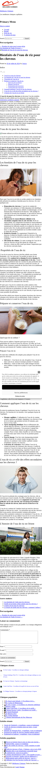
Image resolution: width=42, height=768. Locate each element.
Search (2, 38)
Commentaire (5, 630)
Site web (3, 654)
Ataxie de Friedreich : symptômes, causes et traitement (21, 725)
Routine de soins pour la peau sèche (12, 46)
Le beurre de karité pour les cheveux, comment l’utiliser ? (22, 607)
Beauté (6, 31)
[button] (39, 372)
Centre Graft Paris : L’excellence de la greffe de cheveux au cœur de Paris (21, 686)
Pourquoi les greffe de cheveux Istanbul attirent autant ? (22, 732)
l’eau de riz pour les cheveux (12, 75)
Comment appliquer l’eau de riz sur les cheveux (18, 89)
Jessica (24, 63)
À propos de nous (9, 35)
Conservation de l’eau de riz (16, 87)
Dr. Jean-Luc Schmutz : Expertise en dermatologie (15, 681)
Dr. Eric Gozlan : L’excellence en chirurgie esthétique (16, 670)
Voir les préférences (21, 392)
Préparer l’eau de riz (13, 84)
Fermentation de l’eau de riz (16, 86)
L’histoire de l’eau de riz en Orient (14, 93)
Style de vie (8, 33)
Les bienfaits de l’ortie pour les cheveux (17, 602)
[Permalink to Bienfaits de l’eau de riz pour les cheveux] (14, 50)
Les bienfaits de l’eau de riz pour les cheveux (17, 77)
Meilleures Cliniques (6, 11)
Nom (2, 646)
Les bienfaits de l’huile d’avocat (11, 48)
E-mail (3, 650)
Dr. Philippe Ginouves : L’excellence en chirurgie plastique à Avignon (20, 691)
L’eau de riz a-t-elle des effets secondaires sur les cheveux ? (21, 91)
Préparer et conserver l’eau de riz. (14, 81)
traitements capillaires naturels (9, 100)
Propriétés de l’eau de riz (11, 79)
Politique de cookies (20, 396)
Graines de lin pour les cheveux (14, 605)
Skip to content (5, 26)
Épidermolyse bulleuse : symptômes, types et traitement (22, 734)
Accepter (21, 387)
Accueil (6, 29)
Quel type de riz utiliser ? (15, 82)
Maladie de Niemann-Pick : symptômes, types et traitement (23, 730)
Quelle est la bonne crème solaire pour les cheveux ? (21, 604)
